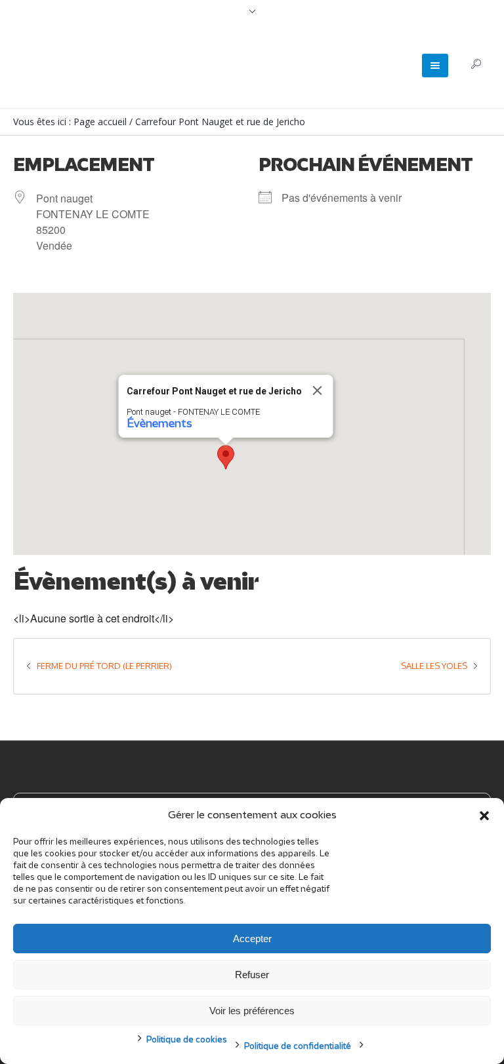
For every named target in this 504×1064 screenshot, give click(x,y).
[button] (484, 815)
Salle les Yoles (434, 665)
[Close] (317, 390)
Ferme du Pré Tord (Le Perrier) (104, 665)
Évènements (159, 424)
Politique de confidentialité (297, 1046)
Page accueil (100, 121)
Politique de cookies (186, 1040)
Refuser (252, 974)
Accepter (252, 938)
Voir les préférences (252, 1010)
